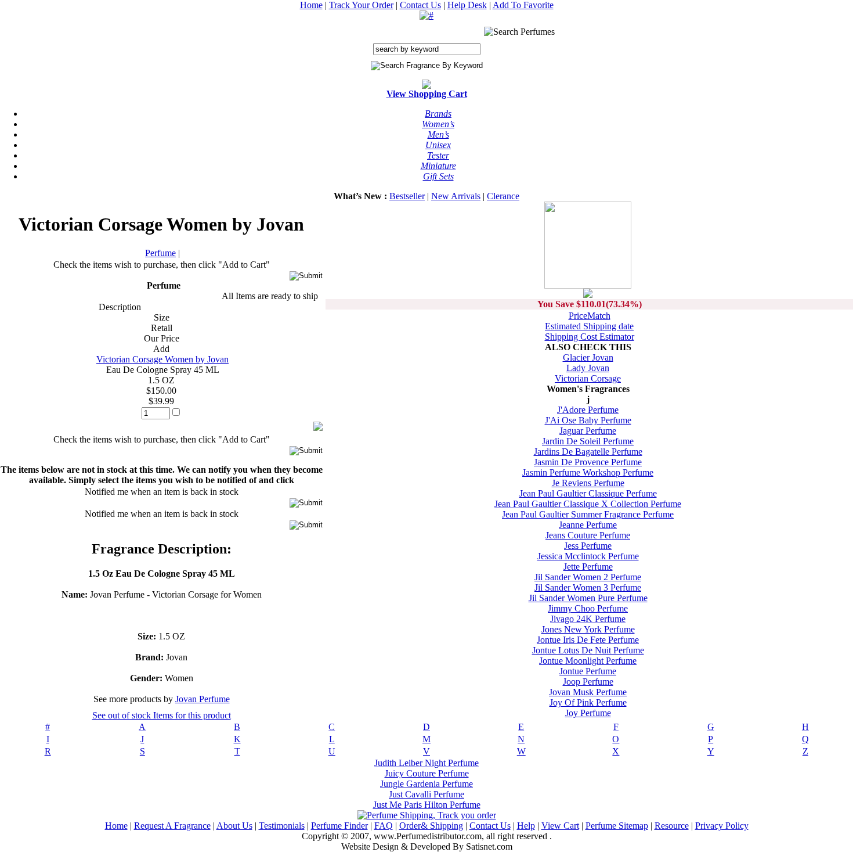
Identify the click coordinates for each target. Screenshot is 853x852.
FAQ (383, 826)
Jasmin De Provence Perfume (588, 462)
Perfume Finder (339, 826)
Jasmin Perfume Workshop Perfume (587, 472)
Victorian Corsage (588, 378)
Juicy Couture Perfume (427, 773)
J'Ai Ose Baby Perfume (588, 420)
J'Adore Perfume (588, 410)
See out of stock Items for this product (161, 715)
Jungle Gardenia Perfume (426, 784)
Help (526, 826)
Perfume (160, 253)
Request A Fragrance (172, 826)
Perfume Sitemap (616, 826)
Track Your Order (361, 5)
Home (311, 5)
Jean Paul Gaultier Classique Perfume (588, 493)
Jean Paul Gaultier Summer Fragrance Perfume (588, 514)
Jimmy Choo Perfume (588, 608)
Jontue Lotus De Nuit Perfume (588, 650)
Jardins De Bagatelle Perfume (588, 451)
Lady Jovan (587, 368)
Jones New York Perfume (588, 629)
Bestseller (407, 196)
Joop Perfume (588, 681)
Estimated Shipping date (589, 326)
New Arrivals (455, 196)
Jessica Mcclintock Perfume (588, 556)
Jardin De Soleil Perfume (588, 441)
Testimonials (282, 826)
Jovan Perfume (202, 699)
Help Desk (467, 5)
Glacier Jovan (588, 357)
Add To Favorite (523, 5)
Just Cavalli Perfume (426, 794)
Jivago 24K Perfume (588, 619)
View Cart (560, 826)
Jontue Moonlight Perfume (588, 661)
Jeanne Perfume (588, 525)
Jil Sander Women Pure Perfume (588, 598)
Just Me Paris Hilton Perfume (426, 805)
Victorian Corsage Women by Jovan (162, 359)
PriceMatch (589, 316)
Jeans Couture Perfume (587, 535)
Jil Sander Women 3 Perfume (587, 587)
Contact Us (420, 5)
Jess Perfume (588, 546)
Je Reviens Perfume (588, 483)
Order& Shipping (431, 826)
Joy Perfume (588, 713)
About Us (234, 826)
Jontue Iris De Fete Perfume (588, 640)
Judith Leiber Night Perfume (426, 763)
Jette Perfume (588, 566)
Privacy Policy (722, 826)
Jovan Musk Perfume (588, 692)
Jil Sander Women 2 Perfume (587, 577)
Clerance (503, 196)
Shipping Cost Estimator (589, 336)
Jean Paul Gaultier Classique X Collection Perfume (587, 504)
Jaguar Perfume (587, 431)
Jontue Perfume (587, 671)
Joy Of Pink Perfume (588, 702)
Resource (672, 826)
